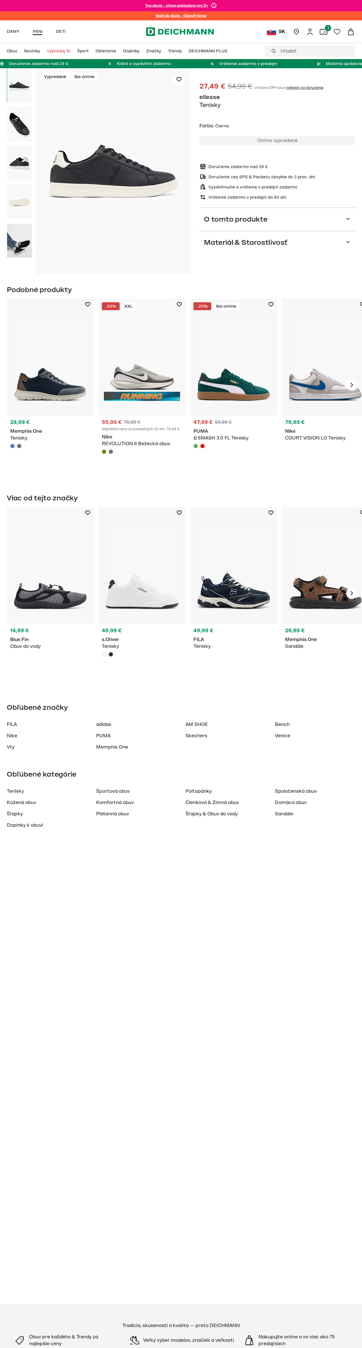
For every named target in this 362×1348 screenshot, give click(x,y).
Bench (282, 724)
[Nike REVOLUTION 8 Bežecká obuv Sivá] (111, 452)
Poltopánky (199, 791)
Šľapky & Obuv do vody (212, 813)
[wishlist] (337, 31)
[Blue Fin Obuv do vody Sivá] (50, 593)
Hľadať (289, 51)
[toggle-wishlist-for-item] (179, 79)
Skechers (196, 735)
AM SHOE (197, 724)
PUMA (103, 735)
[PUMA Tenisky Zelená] (233, 385)
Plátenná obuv (112, 813)
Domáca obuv (291, 802)
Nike (12, 735)
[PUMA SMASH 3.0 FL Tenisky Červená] (202, 446)
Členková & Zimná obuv (212, 802)
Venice (282, 735)
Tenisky (15, 791)
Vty (11, 747)
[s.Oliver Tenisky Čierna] (111, 654)
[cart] (350, 31)
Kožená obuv (21, 802)
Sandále (284, 813)
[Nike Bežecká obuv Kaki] (142, 385)
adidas (103, 724)
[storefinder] (296, 31)
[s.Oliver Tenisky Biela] (142, 593)
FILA (12, 724)
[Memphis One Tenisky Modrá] (50, 385)
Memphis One (112, 747)
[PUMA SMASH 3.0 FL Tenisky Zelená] (196, 446)
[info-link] (213, 5)
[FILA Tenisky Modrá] (233, 593)
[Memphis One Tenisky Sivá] (19, 446)
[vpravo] (351, 385)
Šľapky (15, 813)
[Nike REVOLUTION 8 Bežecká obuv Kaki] (104, 452)
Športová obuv (113, 791)
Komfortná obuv (115, 802)
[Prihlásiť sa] (309, 31)
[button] (113, 172)
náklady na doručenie (304, 88)
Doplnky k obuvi (25, 825)
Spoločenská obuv (296, 791)
